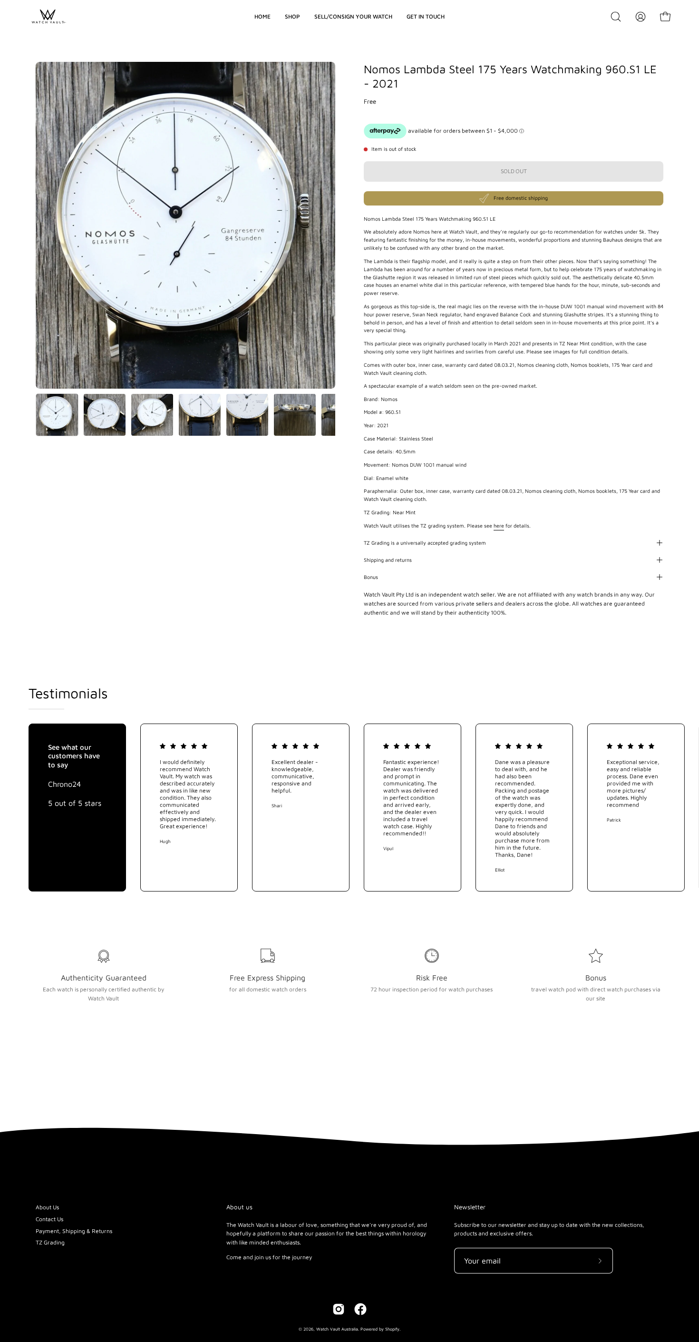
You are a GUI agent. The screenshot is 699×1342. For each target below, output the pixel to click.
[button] (616, 17)
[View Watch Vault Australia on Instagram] (338, 1309)
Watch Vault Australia (337, 1329)
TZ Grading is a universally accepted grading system (425, 543)
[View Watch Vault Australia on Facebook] (360, 1309)
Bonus (371, 577)
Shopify (392, 1329)
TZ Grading (50, 1242)
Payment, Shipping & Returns (74, 1230)
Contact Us (49, 1219)
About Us (47, 1207)
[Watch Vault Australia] (48, 16)
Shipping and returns (388, 560)
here (499, 526)
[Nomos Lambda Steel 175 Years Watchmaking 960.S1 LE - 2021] (57, 414)
